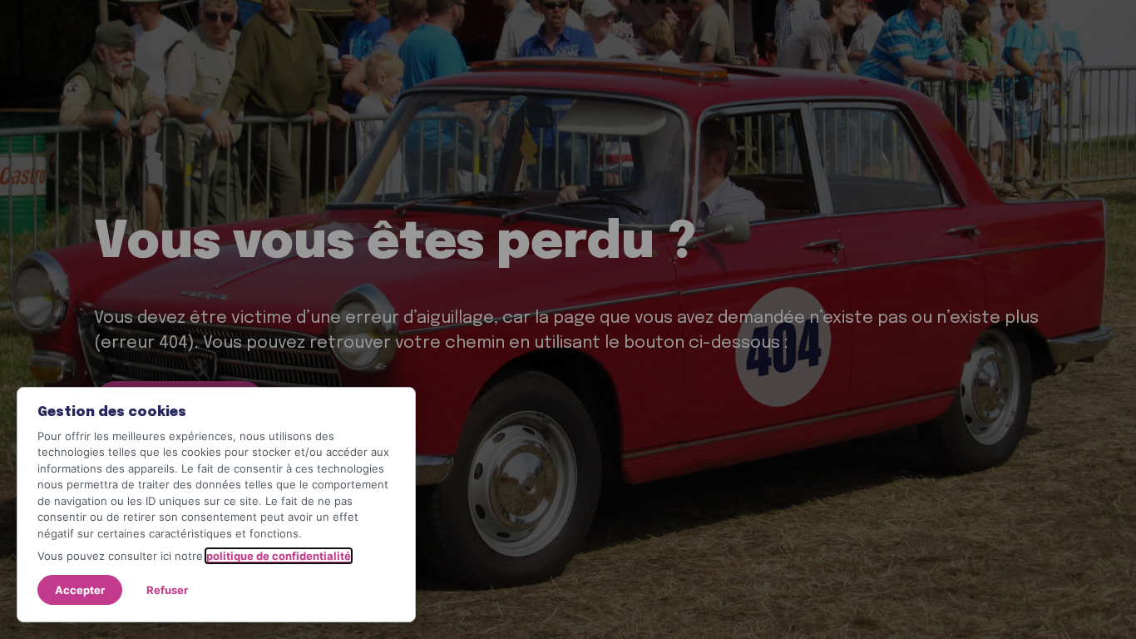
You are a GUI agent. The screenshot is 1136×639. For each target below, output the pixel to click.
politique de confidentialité (278, 555)
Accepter (80, 590)
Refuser (167, 590)
